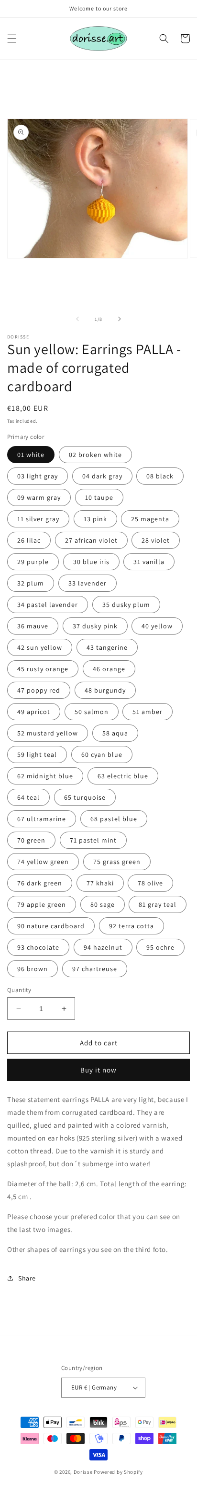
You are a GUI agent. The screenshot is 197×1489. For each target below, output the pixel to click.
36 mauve (32, 626)
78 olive (150, 883)
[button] (11, 38)
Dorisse (83, 1472)
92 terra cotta (131, 926)
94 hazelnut (103, 947)
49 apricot (33, 711)
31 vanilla (148, 561)
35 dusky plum (126, 604)
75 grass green (117, 861)
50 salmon (92, 711)
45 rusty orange (42, 669)
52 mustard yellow (47, 733)
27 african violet (91, 540)
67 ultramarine (41, 818)
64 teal (28, 797)
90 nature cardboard (51, 926)
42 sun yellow (39, 647)
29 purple (33, 561)
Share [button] (27, 1278)
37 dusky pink (95, 626)
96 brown (32, 968)
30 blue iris (91, 561)
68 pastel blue (113, 818)
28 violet (156, 540)
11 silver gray (38, 519)
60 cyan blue (101, 754)
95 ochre (160, 947)
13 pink (95, 519)
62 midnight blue (45, 776)
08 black (160, 476)
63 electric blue (123, 776)
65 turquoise (85, 797)
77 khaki (100, 883)
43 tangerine (107, 647)
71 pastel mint (93, 840)
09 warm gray (39, 497)
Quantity (19, 990)
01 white (30, 454)
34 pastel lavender (47, 604)
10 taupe (99, 497)
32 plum (30, 583)
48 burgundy (105, 690)
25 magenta (150, 519)
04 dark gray (102, 476)
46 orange (109, 669)
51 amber (147, 711)
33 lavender (87, 583)
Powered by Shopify (118, 1472)
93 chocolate (38, 947)
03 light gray (37, 476)
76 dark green (39, 883)
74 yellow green (43, 861)
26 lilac (29, 540)
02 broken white (95, 454)
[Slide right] (119, 318)
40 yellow (157, 626)
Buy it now (98, 1069)
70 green (31, 840)
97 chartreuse (94, 968)
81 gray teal (157, 904)
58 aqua (115, 733)
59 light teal (37, 754)
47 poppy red (38, 690)
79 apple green (41, 904)
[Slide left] (77, 318)
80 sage (102, 904)
